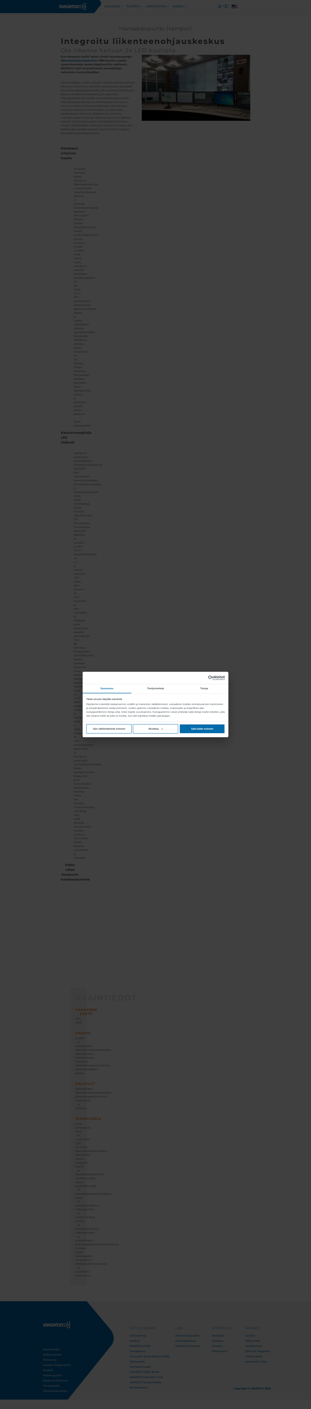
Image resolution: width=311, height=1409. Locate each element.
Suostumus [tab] (107, 688)
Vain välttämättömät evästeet (109, 728)
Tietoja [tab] (204, 688)
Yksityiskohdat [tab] (155, 688)
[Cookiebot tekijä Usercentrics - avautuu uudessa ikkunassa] (210, 677)
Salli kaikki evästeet (202, 728)
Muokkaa (154, 728)
